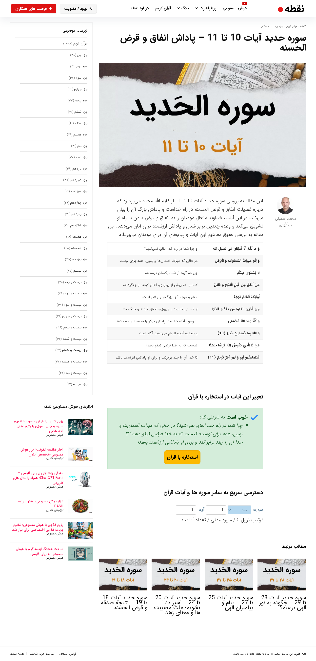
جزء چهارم (80, 89)
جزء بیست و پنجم (75, 327)
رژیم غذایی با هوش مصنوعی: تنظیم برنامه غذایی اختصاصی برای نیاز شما (37, 527)
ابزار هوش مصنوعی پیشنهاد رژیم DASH (40, 504)
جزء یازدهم (79, 168)
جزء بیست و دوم (75, 293)
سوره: (258, 509)
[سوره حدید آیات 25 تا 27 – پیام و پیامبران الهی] (229, 562)
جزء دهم (81, 157)
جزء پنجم (81, 100)
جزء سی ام (80, 384)
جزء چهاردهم (78, 202)
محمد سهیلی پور (285, 220)
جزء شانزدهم (78, 225)
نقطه (303, 26)
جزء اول (82, 55)
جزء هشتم (80, 134)
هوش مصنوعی (235, 7)
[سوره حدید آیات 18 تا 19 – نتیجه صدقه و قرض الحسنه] (123, 562)
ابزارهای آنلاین (54, 458)
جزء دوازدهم (78, 180)
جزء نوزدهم (79, 259)
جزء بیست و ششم (74, 338)
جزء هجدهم (79, 248)
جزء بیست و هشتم (74, 361)
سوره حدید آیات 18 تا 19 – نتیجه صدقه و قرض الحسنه (124, 602)
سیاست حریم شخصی (42, 653)
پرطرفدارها (207, 8)
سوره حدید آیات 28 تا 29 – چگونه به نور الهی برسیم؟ (282, 602)
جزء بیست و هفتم (272, 26)
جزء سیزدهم (79, 191)
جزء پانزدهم (79, 214)
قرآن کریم (163, 8)
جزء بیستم (80, 270)
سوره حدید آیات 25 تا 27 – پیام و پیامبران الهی (230, 602)
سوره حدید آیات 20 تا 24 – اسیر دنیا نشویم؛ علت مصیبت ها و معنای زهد (177, 605)
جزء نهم (82, 146)
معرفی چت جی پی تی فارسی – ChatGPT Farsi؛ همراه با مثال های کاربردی (38, 478)
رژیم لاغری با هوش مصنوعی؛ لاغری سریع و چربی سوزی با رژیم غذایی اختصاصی (38, 426)
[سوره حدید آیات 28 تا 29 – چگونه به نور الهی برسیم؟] (281, 562)
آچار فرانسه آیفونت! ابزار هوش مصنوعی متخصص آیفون (41, 452)
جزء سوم (81, 77)
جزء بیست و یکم (76, 282)
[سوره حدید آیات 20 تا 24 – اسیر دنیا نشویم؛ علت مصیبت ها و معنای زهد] (176, 562)
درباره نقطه (140, 8)
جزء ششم (80, 111)
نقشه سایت (17, 653)
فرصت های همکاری (31, 9)
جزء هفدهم (79, 236)
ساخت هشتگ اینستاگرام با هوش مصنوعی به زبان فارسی (39, 551)
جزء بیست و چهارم (74, 316)
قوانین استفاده (68, 653)
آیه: (201, 509)
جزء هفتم (81, 123)
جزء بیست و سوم (75, 304)
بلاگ (185, 8)
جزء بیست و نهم (76, 373)
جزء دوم (81, 66)
